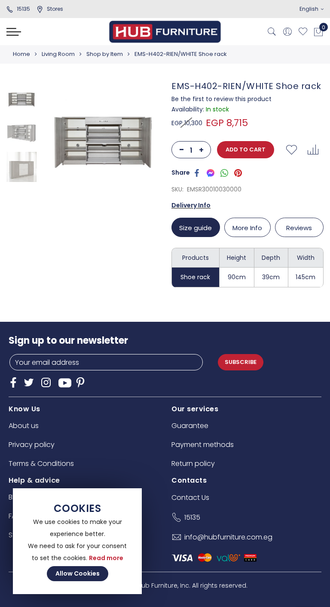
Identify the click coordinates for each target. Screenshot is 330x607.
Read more (106, 558)
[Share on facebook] (197, 172)
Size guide (195, 227)
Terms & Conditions (41, 463)
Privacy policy (32, 445)
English (309, 8)
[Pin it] (238, 172)
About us (24, 426)
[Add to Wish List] (291, 149)
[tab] (196, 227)
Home (21, 54)
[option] (21, 98)
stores (55, 8)
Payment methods (202, 445)
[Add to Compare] (312, 149)
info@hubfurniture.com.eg (228, 537)
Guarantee (189, 426)
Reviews (299, 227)
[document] (77, 541)
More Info (247, 227)
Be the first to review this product (221, 99)
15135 (23, 8)
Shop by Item (104, 54)
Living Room (58, 54)
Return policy (193, 463)
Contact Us (190, 497)
